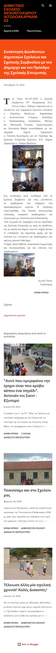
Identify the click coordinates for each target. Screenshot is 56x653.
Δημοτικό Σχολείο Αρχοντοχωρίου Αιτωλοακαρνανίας (20, 13)
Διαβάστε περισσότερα (17, 437)
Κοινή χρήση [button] (41, 292)
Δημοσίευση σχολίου (14, 315)
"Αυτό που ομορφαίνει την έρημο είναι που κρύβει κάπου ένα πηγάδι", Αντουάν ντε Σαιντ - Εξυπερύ (27, 390)
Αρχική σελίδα (11, 30)
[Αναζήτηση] (43, 5)
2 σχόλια (26, 433)
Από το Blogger (30, 644)
